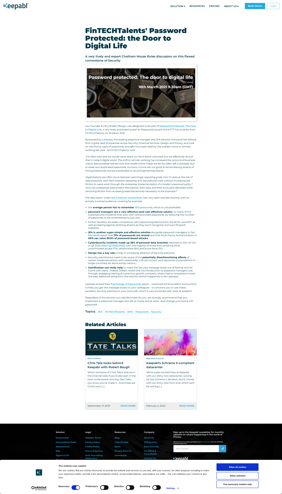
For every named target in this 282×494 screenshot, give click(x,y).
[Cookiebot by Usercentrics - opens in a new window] (39, 488)
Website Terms (93, 437)
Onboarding (150, 442)
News (117, 446)
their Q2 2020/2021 (113, 245)
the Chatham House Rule (126, 197)
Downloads (121, 455)
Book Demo (255, 6)
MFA (130, 311)
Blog (117, 437)
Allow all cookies (237, 467)
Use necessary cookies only (237, 484)
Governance (62, 437)
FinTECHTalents (115, 311)
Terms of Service (94, 451)
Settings (170, 488)
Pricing (214, 6)
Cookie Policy (92, 446)
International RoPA (66, 442)
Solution (176, 6)
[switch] (104, 487)
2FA (100, 311)
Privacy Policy (92, 442)
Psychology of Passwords (126, 284)
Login (273, 6)
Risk (58, 451)
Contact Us (150, 458)
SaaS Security (151, 446)
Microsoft (93, 235)
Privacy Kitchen (123, 451)
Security (156, 311)
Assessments (63, 446)
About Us (230, 6)
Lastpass (107, 139)
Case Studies (121, 442)
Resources (197, 6)
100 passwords (143, 207)
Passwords (141, 311)
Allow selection (237, 475)
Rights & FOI (62, 455)
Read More (128, 405)
